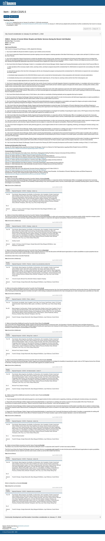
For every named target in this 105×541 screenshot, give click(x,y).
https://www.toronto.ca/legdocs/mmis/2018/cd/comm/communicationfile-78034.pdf (25, 154)
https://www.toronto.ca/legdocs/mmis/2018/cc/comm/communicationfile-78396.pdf (25, 174)
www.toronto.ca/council (23, 526)
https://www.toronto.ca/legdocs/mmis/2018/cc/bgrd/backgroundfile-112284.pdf (24, 148)
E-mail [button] (15, 16)
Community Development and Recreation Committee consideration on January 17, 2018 (33, 517)
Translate (14, 528)
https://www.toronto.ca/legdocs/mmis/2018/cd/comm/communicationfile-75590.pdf (25, 161)
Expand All (86, 28)
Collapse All (95, 28)
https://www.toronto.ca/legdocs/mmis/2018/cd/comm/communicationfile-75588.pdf (25, 158)
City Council (9, 22)
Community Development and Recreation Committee (34, 23)
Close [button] (7, 16)
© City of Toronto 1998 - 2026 (9, 532)
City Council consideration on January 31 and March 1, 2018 (24, 34)
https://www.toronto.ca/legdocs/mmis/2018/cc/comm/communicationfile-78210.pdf (25, 170)
